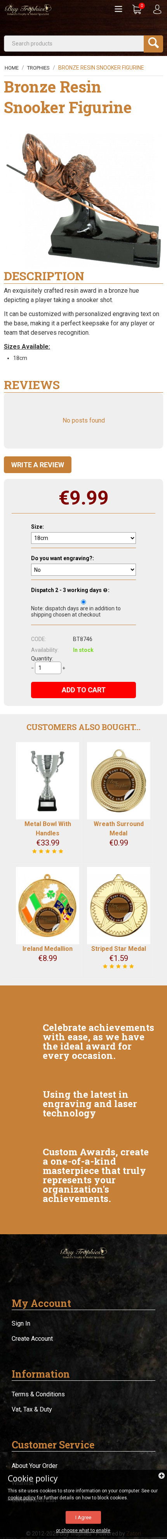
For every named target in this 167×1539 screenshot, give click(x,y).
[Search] (153, 43)
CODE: (38, 639)
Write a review (37, 465)
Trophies (38, 68)
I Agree (83, 1517)
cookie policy (22, 1498)
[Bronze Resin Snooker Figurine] (83, 200)
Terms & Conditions (38, 1394)
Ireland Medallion (48, 948)
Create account (32, 1338)
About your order (34, 1465)
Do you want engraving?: (62, 558)
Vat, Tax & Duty (32, 1409)
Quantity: (42, 658)
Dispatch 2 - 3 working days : (70, 590)
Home (12, 68)
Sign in (21, 1323)
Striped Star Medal (118, 948)
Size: (37, 527)
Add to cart (84, 690)
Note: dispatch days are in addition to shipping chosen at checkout (76, 611)
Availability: (45, 650)
